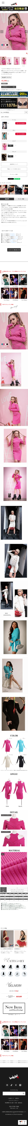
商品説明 (7, 199)
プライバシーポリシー (13, 1100)
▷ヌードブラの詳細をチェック (7, 109)
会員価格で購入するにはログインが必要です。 (11, 89)
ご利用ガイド (11, 1098)
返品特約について (14, 164)
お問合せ (17, 1098)
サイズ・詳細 (21, 199)
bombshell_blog (14, 1089)
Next (26, 31)
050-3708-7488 (14, 1106)
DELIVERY (15, 985)
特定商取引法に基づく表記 (11, 1102)
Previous (1, 31)
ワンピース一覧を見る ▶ (14, 249)
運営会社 (20, 1102)
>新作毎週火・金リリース (14, 1014)
